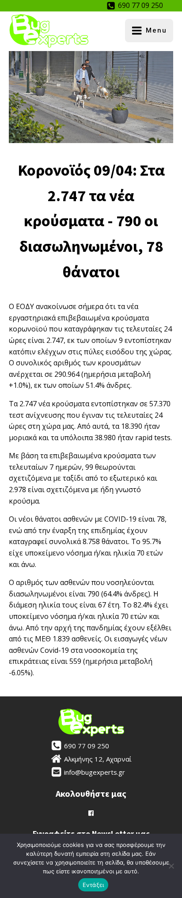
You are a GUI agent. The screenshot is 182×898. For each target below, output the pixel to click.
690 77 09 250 (140, 5)
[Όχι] (171, 865)
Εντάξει (93, 884)
